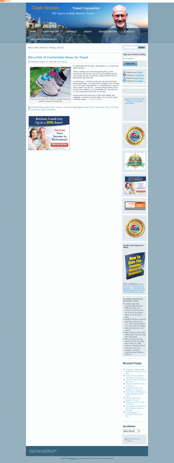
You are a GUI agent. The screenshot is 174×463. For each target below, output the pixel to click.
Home (33, 32)
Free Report (51, 32)
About (88, 32)
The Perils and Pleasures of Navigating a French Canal (135, 394)
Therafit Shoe (88, 107)
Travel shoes (100, 107)
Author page (138, 78)
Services (71, 32)
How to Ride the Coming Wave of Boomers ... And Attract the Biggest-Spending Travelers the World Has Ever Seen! (134, 288)
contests (59, 107)
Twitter (140, 72)
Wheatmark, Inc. (74, 458)
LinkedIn (139, 81)
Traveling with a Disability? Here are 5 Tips (133, 414)
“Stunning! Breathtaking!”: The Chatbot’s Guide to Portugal (135, 408)
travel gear (68, 107)
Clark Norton (45, 8)
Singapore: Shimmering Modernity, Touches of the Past (135, 371)
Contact (129, 32)
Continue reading (96, 99)
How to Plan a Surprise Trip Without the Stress (134, 377)
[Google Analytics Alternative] (5, 1)
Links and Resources (43, 39)
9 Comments (50, 110)
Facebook (140, 75)
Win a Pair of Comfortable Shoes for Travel (58, 57)
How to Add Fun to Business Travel (133, 399)
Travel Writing (108, 32)
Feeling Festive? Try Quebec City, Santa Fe (134, 389)
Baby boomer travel (47, 107)
